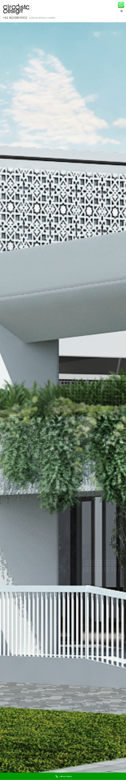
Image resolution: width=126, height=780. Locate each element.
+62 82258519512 (15, 17)
